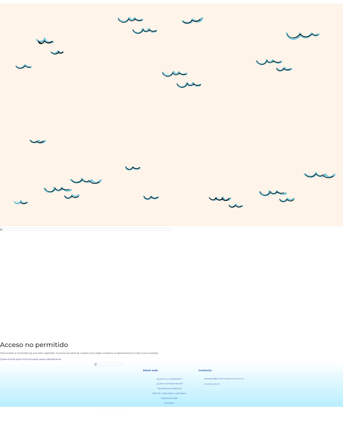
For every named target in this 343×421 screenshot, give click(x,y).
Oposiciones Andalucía (169, 388)
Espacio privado (169, 398)
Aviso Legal (177, 414)
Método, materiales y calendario (169, 393)
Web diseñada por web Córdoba (111, 414)
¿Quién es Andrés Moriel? (169, 383)
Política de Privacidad (225, 414)
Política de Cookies (199, 414)
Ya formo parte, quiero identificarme (41, 359)
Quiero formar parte (11, 359)
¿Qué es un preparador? (169, 379)
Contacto (169, 403)
